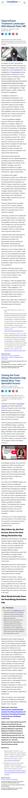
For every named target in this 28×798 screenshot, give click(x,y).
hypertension (16, 72)
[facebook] (2, 34)
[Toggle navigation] (3, 2)
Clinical (10, 355)
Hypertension (5, 357)
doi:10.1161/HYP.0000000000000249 (13, 331)
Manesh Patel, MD (6, 30)
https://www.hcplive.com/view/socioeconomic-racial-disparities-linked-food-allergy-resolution (15, 772)
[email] (17, 34)
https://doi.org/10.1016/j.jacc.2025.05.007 (15, 350)
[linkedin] (9, 34)
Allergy (8, 779)
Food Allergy (14, 779)
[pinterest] (13, 34)
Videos (11, 357)
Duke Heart (4, 355)
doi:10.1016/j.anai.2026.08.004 (12, 760)
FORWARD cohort (17, 610)
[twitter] (6, 34)
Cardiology (16, 355)
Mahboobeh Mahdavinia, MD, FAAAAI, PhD (12, 387)
